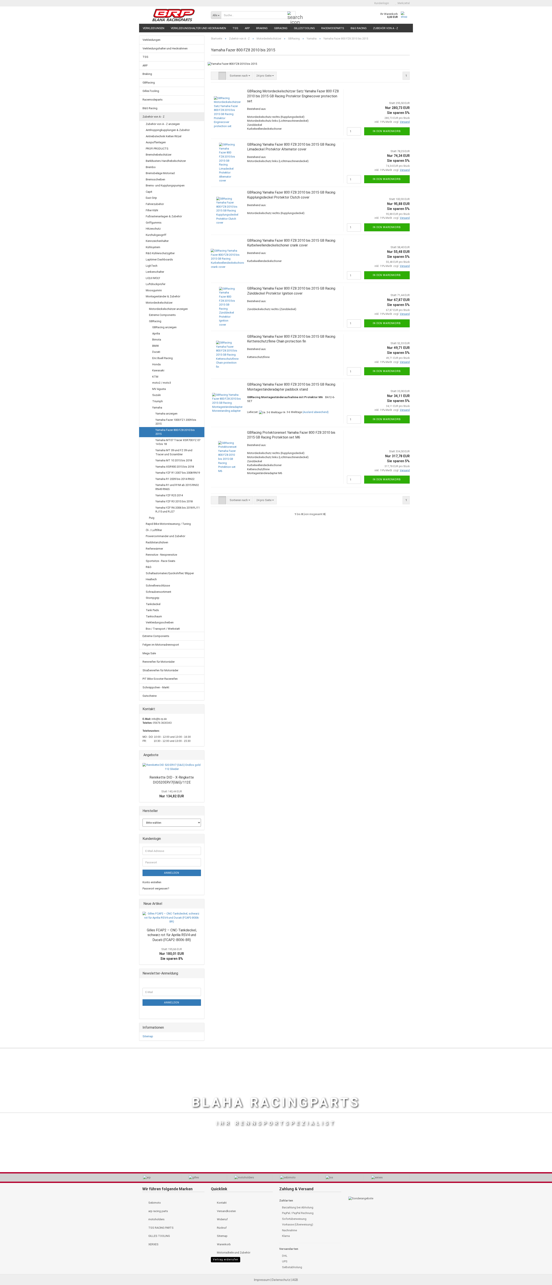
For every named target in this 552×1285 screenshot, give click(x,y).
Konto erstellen (152, 882)
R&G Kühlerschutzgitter (160, 253)
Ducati (156, 351)
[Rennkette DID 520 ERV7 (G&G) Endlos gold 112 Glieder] (172, 767)
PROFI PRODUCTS (157, 148)
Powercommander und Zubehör (165, 536)
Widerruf (222, 1219)
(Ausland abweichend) (316, 412)
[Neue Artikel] (199, 903)
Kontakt (221, 1202)
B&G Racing (359, 28)
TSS (235, 28)
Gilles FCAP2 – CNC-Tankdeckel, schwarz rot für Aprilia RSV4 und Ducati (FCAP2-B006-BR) (172, 935)
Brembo (151, 167)
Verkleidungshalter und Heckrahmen (198, 28)
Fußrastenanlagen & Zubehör (164, 216)
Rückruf (221, 1227)
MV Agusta (159, 389)
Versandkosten (226, 1211)
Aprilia (156, 333)
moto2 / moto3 (161, 382)
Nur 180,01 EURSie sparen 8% (171, 954)
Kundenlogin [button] (381, 3)
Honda (156, 364)
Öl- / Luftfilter (154, 530)
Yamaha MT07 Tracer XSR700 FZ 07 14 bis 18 (177, 442)
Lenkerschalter (155, 271)
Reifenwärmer (154, 548)
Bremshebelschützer (158, 154)
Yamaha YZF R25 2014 (169, 495)
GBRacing (280, 28)
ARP (247, 28)
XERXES (153, 1244)
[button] (363, 3)
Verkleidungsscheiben (160, 622)
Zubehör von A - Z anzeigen (163, 124)
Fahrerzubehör (155, 204)
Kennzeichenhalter (157, 241)
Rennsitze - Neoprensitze (161, 554)
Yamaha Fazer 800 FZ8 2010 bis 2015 (175, 432)
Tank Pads (152, 610)
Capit (149, 191)
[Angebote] (199, 755)
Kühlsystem (153, 247)
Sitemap (148, 1036)
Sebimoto (154, 1202)
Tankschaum (154, 616)
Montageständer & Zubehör (163, 296)
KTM (155, 376)
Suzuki (156, 395)
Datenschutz (281, 1280)
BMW (155, 345)
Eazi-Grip (151, 197)
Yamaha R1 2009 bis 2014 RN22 (174, 479)
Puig (151, 517)
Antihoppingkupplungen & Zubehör (168, 130)
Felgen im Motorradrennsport (161, 644)
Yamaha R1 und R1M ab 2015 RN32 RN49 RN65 (177, 487)
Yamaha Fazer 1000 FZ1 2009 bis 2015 (175, 422)
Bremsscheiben (155, 179)
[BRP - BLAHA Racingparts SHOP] (173, 15)
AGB (295, 1280)
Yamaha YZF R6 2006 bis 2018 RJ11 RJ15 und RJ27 (177, 509)
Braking (262, 28)
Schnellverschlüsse (158, 585)
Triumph (157, 401)
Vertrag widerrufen (225, 1259)
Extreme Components (162, 315)
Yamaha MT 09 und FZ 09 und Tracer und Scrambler (173, 452)
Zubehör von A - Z (385, 28)
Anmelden (171, 872)
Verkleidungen (153, 28)
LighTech (151, 265)
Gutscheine (150, 695)
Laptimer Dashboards (159, 259)
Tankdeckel (153, 604)
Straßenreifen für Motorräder (160, 670)
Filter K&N (152, 210)
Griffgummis (154, 222)
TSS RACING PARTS (161, 1227)
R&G (148, 567)
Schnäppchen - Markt (156, 687)
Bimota (156, 339)
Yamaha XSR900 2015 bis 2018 (174, 466)
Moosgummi (154, 290)
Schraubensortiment (158, 591)
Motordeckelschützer (159, 302)
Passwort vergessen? (156, 888)
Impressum (262, 1280)
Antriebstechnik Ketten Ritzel (163, 136)
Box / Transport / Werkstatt (163, 628)
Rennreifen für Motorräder (159, 661)
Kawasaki (158, 370)
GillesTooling (304, 28)
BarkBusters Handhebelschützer (166, 160)
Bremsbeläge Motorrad (160, 173)
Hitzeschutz (153, 228)
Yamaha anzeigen (166, 413)
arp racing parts (158, 1211)
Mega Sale (149, 653)
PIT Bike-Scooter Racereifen (160, 678)
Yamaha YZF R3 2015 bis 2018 (174, 501)
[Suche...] (291, 15)
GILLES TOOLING (159, 1236)
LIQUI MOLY (153, 278)
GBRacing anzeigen (164, 327)
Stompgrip (152, 597)
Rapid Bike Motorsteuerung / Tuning (168, 523)
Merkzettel (403, 3)
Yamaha (157, 407)
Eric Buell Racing (162, 358)
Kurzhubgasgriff (156, 235)
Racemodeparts (332, 28)
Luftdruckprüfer (155, 284)
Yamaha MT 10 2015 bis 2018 (173, 460)
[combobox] (240, 76)
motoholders (156, 1219)
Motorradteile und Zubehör (233, 1252)
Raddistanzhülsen (157, 542)
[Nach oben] (540, 1272)
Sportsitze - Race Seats (160, 561)
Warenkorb (223, 1244)
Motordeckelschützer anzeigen (168, 309)
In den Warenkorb (387, 131)
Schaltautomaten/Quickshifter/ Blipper (170, 573)
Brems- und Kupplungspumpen (165, 185)
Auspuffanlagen (156, 142)
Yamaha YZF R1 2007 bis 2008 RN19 (177, 472)
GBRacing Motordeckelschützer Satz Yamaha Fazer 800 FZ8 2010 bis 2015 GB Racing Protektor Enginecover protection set (293, 96)
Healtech (151, 579)
